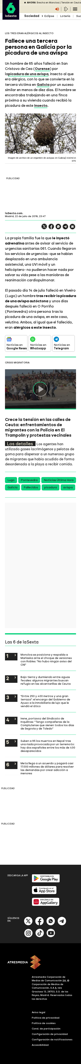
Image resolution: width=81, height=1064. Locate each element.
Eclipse (49, 16)
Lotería (65, 16)
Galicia (12, 487)
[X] (44, 228)
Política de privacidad (45, 1017)
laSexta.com (13, 213)
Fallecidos (31, 487)
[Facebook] (39, 924)
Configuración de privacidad (50, 1034)
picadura (50, 487)
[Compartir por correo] (72, 228)
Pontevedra (29, 480)
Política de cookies (44, 1023)
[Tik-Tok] (39, 936)
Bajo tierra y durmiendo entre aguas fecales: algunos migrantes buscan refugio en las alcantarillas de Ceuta (46, 680)
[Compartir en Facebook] (51, 228)
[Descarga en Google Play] (46, 881)
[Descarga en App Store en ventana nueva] (44, 893)
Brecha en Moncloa (48, 2)
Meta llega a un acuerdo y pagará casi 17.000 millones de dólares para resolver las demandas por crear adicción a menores (47, 768)
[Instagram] (28, 936)
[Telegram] (62, 924)
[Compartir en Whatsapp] (58, 228)
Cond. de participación (46, 1028)
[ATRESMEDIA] (40, 962)
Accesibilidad (40, 1044)
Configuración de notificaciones (52, 1039)
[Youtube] (51, 936)
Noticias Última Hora (59, 480)
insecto (40, 105)
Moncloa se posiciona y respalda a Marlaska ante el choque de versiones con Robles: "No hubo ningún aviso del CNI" (46, 659)
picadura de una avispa (28, 74)
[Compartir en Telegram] (65, 228)
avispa (68, 487)
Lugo (11, 480)
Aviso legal (38, 1012)
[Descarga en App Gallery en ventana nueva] (46, 905)
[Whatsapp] (50, 924)
